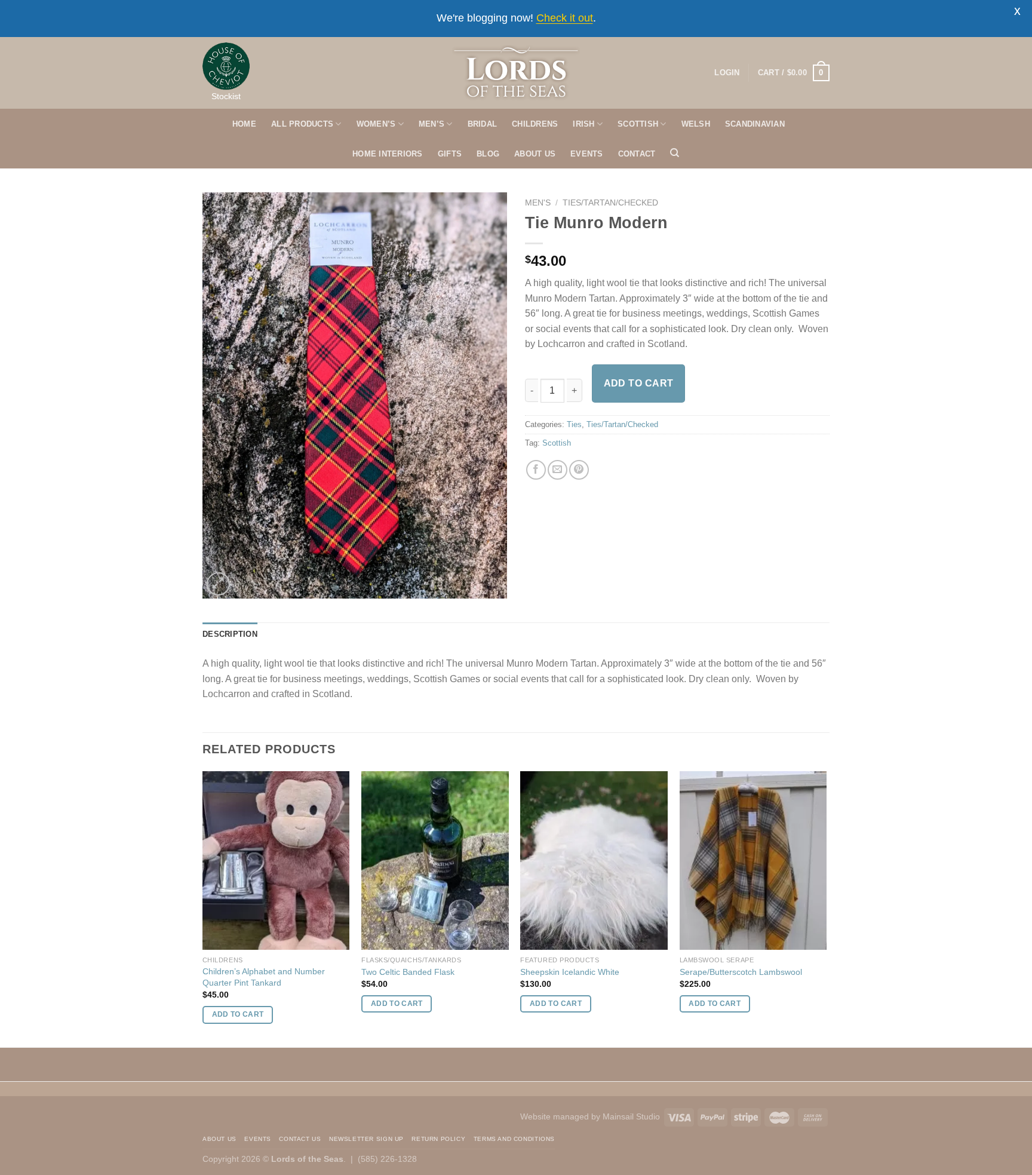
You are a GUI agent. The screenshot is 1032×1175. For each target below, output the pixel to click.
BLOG (488, 153)
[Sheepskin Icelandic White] (594, 860)
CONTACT (637, 153)
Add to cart (639, 383)
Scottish (556, 442)
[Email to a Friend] (557, 470)
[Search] (674, 153)
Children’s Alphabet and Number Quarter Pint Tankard (263, 977)
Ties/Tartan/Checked (610, 202)
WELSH (695, 123)
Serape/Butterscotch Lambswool (741, 972)
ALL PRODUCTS (302, 123)
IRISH (583, 123)
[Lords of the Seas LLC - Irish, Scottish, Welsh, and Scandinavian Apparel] (516, 72)
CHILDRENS (535, 123)
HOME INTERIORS (387, 153)
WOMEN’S (376, 123)
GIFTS (450, 153)
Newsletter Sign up (366, 1139)
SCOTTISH (638, 123)
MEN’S (431, 123)
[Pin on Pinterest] (579, 470)
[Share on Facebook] (536, 470)
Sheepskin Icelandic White (569, 972)
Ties (574, 424)
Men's (538, 202)
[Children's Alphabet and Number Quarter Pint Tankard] (276, 860)
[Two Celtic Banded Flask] (435, 860)
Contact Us (300, 1139)
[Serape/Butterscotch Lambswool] (753, 860)
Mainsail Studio (631, 1116)
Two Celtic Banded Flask (407, 972)
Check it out (564, 18)
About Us (219, 1139)
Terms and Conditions (514, 1139)
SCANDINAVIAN (755, 123)
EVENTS (586, 153)
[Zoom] (218, 584)
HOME (244, 123)
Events (257, 1139)
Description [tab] (229, 634)
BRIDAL (482, 123)
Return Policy (438, 1139)
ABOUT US (534, 153)
